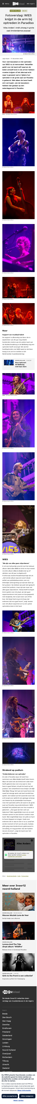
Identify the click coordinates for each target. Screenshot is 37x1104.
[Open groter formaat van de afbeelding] (18, 102)
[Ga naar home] (19, 4)
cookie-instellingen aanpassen (17, 855)
